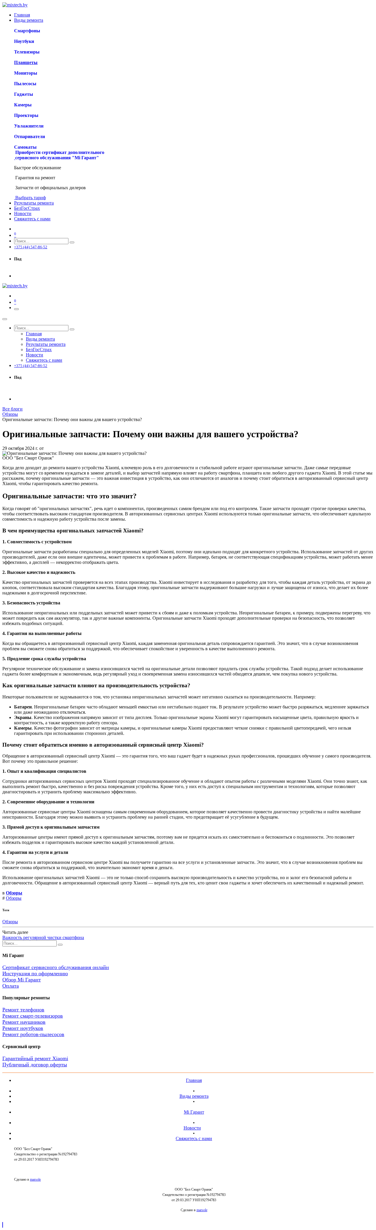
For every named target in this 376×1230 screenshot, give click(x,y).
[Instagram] (16, 270)
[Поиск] (72, 242)
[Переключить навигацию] (16, 309)
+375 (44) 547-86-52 (30, 247)
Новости (192, 1127)
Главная (194, 1080)
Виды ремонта (194, 1096)
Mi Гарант (194, 1112)
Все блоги (12, 408)
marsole (35, 1179)
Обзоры (10, 414)
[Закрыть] (4, 319)
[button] (2, 1225)
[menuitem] (22, 14)
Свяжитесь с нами (194, 1138)
